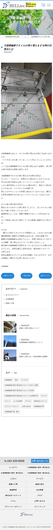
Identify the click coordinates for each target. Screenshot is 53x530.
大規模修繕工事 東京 (12, 411)
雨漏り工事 (10, 303)
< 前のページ (7, 275)
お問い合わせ (26, 406)
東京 (16, 380)
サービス (44, 395)
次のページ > (45, 275)
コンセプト (24, 380)
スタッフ (7, 401)
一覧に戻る (26, 275)
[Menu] (49, 5)
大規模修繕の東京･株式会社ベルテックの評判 (19, 390)
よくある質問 (18, 401)
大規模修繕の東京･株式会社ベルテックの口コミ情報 (21, 385)
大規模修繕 (4, 266)
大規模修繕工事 (39, 406)
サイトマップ (39, 507)
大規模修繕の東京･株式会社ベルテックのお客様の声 (21, 395)
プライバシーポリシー (12, 406)
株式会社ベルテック (40, 401)
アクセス (28, 401)
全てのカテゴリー (12, 295)
